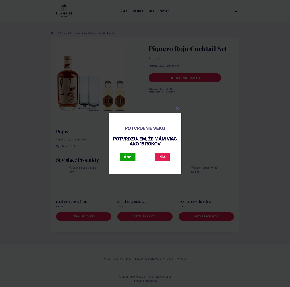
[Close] (177, 109)
